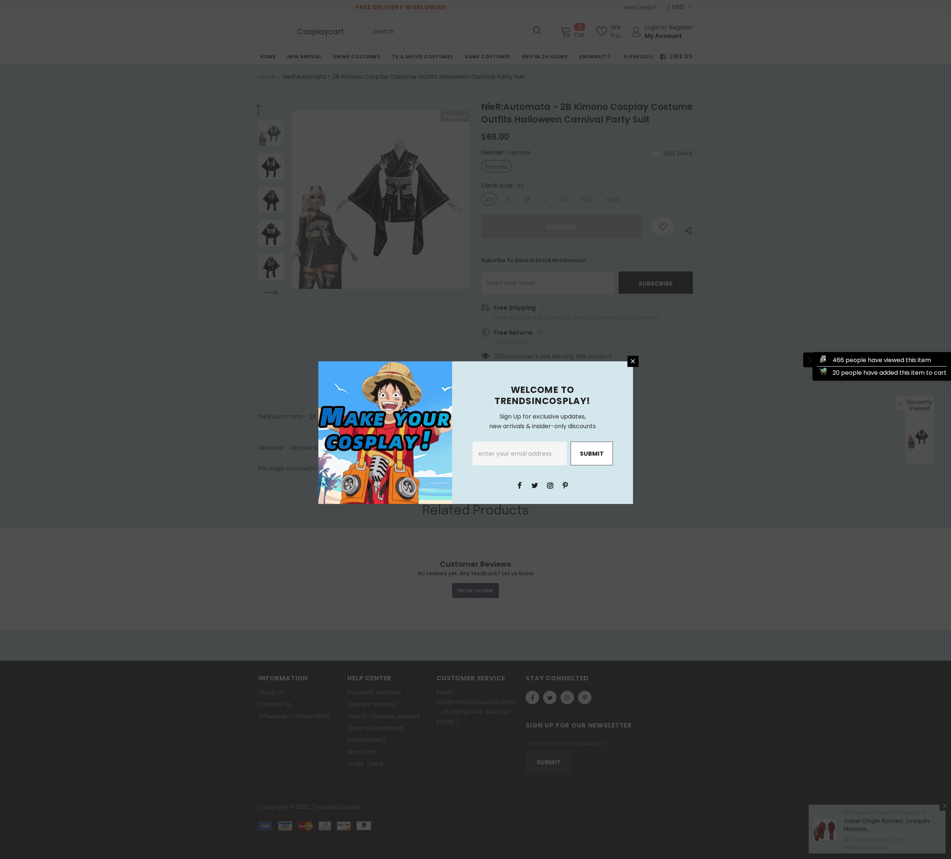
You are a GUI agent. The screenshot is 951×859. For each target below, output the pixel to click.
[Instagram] (550, 485)
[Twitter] (535, 485)
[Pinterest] (565, 485)
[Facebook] (519, 485)
